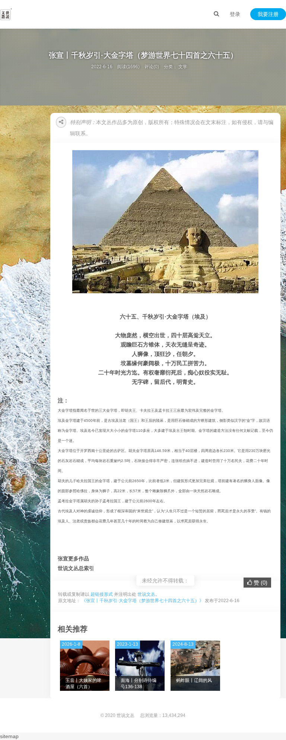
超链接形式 (101, 594)
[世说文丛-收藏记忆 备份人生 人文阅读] (6, 14)
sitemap (9, 736)
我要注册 (268, 14)
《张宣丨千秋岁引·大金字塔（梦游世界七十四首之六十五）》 (143, 600)
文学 (182, 66)
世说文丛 (146, 594)
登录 (235, 14)
